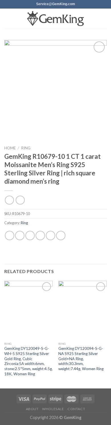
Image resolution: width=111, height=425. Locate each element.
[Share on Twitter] (30, 235)
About (32, 409)
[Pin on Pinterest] (50, 235)
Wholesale (53, 409)
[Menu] (7, 18)
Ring (25, 148)
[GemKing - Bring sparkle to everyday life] (55, 18)
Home (10, 148)
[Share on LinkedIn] (60, 235)
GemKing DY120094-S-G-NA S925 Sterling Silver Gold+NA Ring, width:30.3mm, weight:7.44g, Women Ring (81, 358)
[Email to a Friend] (40, 235)
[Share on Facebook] (19, 235)
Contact (76, 409)
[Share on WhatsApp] (9, 235)
